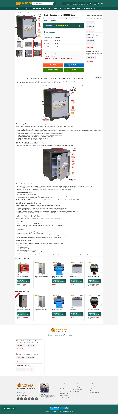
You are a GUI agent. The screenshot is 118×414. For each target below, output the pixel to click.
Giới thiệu (77, 391)
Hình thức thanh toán (63, 395)
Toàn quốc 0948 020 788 (82, 4)
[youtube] (25, 398)
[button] (101, 271)
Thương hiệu (26, 12)
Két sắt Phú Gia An (19, 12)
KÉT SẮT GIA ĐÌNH (58, 8)
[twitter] (21, 398)
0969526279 (67, 59)
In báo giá (74, 65)
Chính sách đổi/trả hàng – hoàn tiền (64, 386)
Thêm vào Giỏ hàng (53, 70)
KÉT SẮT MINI (67, 8)
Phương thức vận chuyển (64, 397)
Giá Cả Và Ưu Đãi (93, 388)
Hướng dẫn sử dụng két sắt (65, 391)
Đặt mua (74, 70)
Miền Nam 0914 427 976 (66, 4)
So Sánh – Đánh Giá (94, 392)
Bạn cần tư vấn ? (53, 65)
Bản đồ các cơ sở (78, 389)
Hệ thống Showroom (89, 4)
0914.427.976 (10, 408)
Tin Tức (91, 390)
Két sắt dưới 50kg (63, 18)
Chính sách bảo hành (63, 393)
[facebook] (18, 398)
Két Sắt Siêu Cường (74, 18)
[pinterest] (29, 398)
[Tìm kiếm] (54, 3)
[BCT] (54, 408)
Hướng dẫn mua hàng (63, 398)
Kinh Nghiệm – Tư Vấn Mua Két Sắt (96, 386)
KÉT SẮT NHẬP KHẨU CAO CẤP (78, 8)
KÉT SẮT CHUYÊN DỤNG (48, 8)
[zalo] (36, 398)
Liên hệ (76, 393)
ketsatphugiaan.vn (23, 393)
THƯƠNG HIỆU (89, 8)
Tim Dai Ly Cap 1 (78, 387)
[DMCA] (64, 408)
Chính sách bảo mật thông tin (64, 389)
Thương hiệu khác (33, 12)
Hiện (100, 77)
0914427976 (53, 59)
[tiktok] (32, 398)
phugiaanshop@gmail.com (24, 395)
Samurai (39, 12)
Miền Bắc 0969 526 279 (74, 4)
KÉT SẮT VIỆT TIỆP (37, 8)
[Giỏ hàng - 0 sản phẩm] (101, 4)
